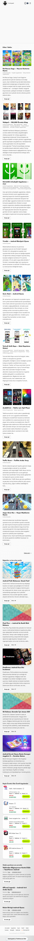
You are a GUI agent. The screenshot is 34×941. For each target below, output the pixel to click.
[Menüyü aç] (30, 3)
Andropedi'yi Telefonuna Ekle (17, 939)
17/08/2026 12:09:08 (16, 910)
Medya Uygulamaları (19, 410)
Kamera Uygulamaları (25, 187)
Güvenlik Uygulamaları (19, 350)
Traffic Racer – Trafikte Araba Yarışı (16, 460)
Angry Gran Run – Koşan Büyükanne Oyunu (16, 514)
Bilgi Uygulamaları (18, 124)
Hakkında (18, 930)
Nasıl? (23, 928)
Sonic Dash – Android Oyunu (13, 294)
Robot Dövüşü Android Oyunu (13, 907)
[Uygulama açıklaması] (23, 789)
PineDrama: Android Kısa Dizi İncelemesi (13, 668)
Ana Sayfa (7, 928)
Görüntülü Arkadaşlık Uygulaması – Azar (15, 183)
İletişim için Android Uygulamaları (11, 187)
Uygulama (13, 928)
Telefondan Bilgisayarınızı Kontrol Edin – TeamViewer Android (16, 868)
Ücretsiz (6, 930)
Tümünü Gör (26, 796)
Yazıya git (6, 99)
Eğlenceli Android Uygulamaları (21, 186)
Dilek (9, 910)
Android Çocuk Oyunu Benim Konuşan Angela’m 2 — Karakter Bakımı (16, 755)
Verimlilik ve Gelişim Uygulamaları (18, 127)
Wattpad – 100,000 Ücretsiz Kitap (15, 122)
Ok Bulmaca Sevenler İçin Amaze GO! (16, 712)
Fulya (9, 872)
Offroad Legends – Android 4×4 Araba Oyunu (15, 888)
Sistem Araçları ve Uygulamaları (17, 351)
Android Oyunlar (7, 73)
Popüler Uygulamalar (17, 73)
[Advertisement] (17, 24)
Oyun (18, 928)
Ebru (9, 892)
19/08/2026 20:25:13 (16, 892)
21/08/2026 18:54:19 (16, 872)
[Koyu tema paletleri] (27, 3)
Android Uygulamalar (8, 124)
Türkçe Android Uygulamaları (24, 188)
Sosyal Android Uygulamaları (9, 188)
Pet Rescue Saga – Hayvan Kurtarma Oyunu (16, 70)
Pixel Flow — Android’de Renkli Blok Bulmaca (16, 624)
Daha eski (27, 553)
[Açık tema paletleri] (25, 3)
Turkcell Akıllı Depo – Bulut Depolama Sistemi (16, 347)
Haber (27, 928)
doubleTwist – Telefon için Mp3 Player (16, 408)
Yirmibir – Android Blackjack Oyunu (16, 241)
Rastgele (12, 930)
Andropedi (11, 3)
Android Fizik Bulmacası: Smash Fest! (16, 581)
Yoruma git (7, 881)
